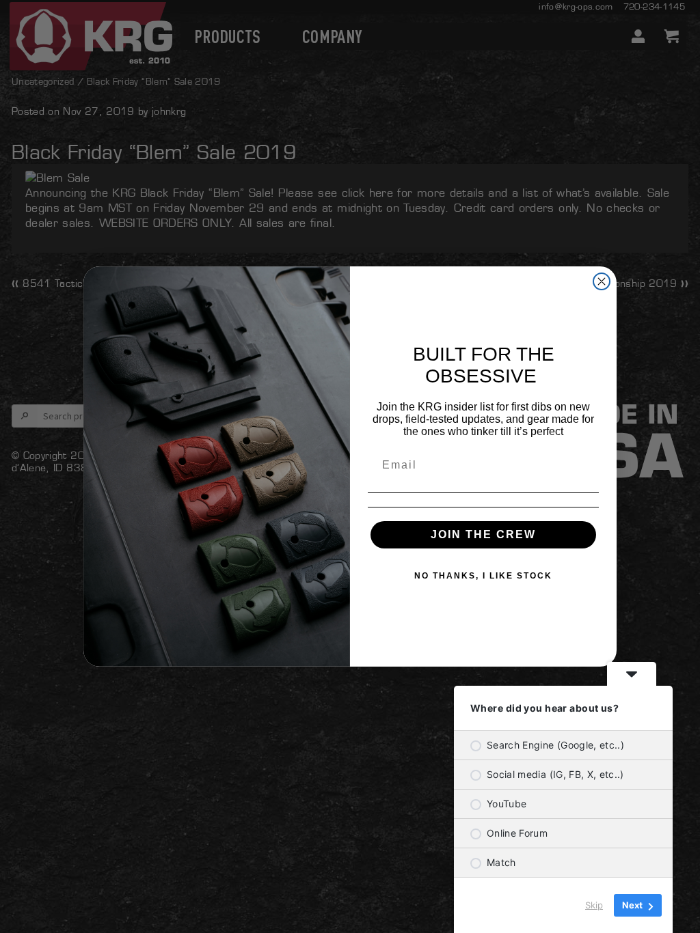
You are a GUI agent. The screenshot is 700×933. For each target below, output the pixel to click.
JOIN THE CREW (483, 534)
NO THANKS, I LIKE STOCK (483, 576)
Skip (594, 905)
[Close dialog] (601, 281)
